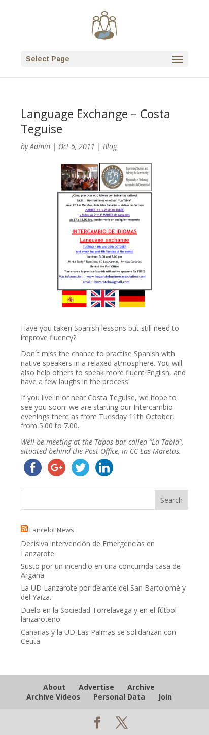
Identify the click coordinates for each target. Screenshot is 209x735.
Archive (141, 687)
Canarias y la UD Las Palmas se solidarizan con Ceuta (98, 636)
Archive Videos (53, 697)
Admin (40, 146)
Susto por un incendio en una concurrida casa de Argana (101, 570)
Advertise (96, 687)
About (54, 687)
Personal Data (119, 697)
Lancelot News (51, 529)
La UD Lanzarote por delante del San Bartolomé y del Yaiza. (103, 592)
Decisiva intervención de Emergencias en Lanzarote (88, 548)
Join (165, 697)
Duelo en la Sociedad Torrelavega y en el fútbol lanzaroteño (99, 614)
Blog (110, 146)
